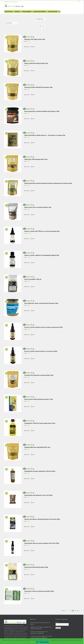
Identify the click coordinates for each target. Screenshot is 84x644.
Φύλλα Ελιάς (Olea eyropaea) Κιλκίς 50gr (35, 159)
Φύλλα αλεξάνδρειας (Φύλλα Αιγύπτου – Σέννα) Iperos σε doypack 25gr (44, 135)
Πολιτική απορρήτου (44, 642)
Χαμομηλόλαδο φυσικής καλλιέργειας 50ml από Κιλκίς (39, 471)
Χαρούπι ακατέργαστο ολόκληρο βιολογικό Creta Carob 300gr (42, 519)
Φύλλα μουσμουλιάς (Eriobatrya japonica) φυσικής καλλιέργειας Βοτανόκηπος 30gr (48, 183)
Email (57, 622)
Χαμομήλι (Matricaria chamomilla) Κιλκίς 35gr (37, 447)
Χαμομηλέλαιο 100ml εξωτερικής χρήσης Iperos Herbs (39, 423)
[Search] (60, 11)
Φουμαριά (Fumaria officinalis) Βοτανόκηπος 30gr (38, 87)
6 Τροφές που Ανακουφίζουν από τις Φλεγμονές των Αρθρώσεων (39, 632)
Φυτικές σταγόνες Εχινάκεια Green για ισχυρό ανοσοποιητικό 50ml (43, 327)
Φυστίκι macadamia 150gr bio (32, 279)
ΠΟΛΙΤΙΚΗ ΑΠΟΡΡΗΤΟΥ (13, 1)
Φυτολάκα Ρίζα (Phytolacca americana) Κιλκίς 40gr (38, 375)
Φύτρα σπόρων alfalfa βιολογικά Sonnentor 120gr (38, 399)
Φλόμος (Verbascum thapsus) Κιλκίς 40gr (36, 63)
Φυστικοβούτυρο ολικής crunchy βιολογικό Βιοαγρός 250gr (41, 303)
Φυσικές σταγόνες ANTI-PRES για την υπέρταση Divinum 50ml (42, 231)
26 (70, 610)
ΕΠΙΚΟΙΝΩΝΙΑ (6, 1)
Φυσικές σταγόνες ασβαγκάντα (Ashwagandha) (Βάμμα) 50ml (41, 255)
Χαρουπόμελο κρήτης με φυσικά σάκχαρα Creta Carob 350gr (41, 543)
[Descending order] (47, 19)
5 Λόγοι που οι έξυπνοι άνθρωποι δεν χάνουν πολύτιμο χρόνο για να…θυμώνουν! (41, 637)
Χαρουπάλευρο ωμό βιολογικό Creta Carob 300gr (38, 495)
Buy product (27, 46)
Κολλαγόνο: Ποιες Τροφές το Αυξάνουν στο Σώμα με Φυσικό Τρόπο (41, 628)
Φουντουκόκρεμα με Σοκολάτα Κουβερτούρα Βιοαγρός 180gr (41, 111)
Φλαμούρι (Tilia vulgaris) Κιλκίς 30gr (34, 39)
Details (33, 46)
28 (75, 610)
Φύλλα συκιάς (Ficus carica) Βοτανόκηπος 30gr (37, 207)
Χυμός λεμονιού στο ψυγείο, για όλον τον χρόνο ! (40, 623)
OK (37, 642)
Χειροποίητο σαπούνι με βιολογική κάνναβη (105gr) (39, 591)
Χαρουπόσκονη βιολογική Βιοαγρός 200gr (36, 567)
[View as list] (43, 26)
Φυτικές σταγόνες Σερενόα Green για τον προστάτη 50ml (40, 351)
